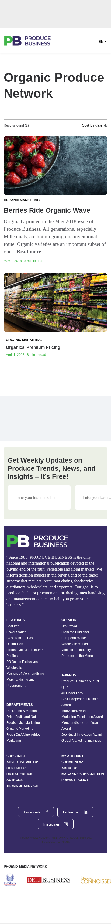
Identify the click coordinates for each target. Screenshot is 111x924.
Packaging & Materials (22, 711)
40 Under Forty (72, 693)
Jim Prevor (69, 626)
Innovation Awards (74, 711)
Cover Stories (16, 632)
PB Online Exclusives (22, 662)
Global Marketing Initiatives (81, 740)
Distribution (14, 644)
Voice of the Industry (76, 650)
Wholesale (14, 668)
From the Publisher (75, 632)
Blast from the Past (20, 638)
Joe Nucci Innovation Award (81, 735)
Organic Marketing (19, 729)
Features (12, 626)
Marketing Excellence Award (82, 717)
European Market (74, 638)
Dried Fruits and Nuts (21, 717)
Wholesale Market (74, 644)
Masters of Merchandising (25, 674)
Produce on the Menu (77, 656)
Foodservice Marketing (23, 723)
